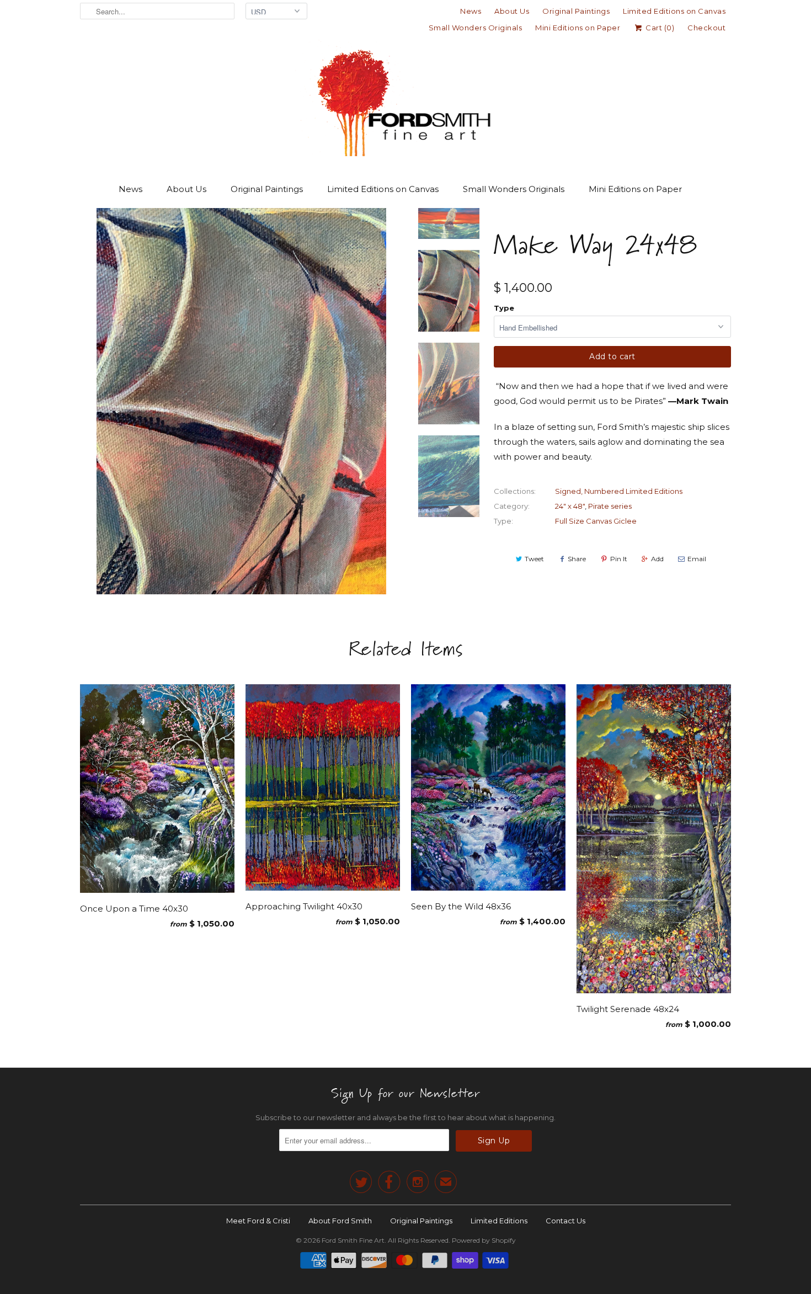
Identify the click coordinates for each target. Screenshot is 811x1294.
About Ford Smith (340, 1220)
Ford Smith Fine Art (353, 1240)
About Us (511, 11)
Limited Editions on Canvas (674, 11)
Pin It (618, 559)
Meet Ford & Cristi (258, 1220)
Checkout (706, 27)
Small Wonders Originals (475, 27)
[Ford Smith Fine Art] (405, 100)
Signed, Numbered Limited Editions (618, 491)
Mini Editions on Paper (577, 27)
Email (696, 559)
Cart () (659, 27)
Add (657, 559)
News (470, 11)
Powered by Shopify (484, 1240)
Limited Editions (499, 1220)
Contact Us (565, 1220)
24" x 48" (570, 506)
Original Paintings (576, 11)
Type (504, 307)
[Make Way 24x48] (241, 401)
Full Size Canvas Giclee (596, 520)
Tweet (534, 559)
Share (577, 559)
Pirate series (610, 506)
